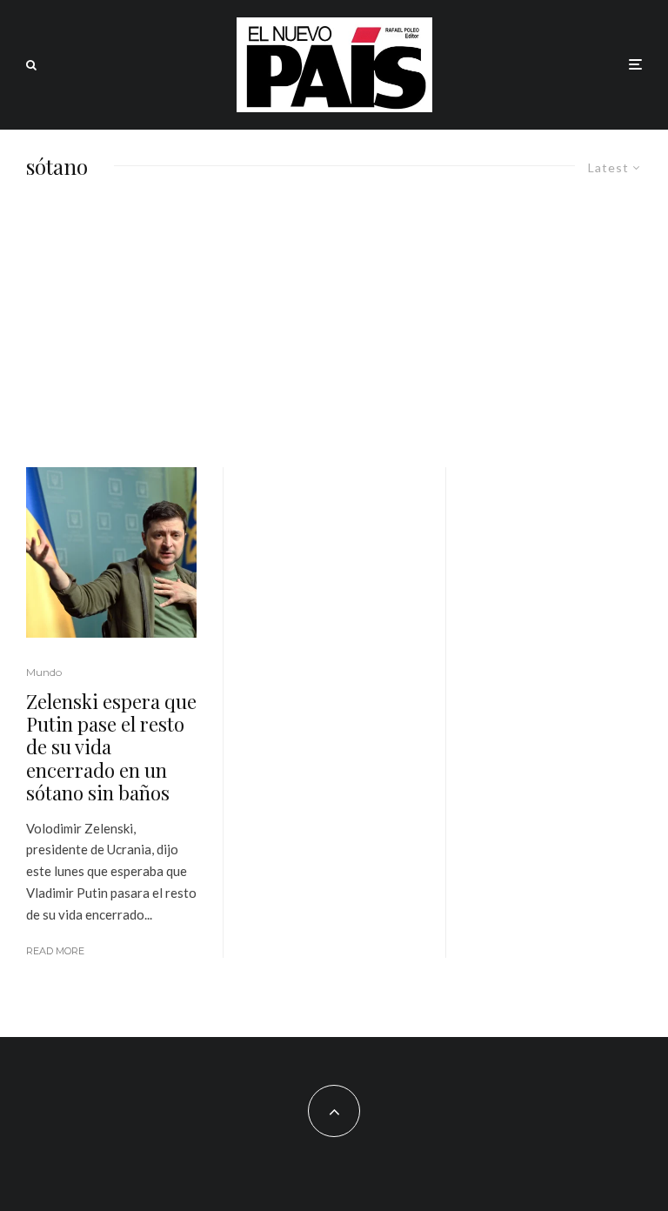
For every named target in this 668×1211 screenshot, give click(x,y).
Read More (55, 951)
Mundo (44, 672)
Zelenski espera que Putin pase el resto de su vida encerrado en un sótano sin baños (111, 747)
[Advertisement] (334, 336)
